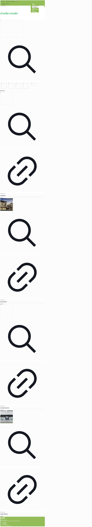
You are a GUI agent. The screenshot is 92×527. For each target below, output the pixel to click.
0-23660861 (4, 523)
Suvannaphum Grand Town (4, 407)
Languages (3, 4)
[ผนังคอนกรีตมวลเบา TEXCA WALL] (8, 1)
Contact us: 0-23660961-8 (5, 3)
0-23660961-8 (4, 522)
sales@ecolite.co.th (5, 524)
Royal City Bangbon (3, 301)
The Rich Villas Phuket (4, 514)
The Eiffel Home (3, 195)
